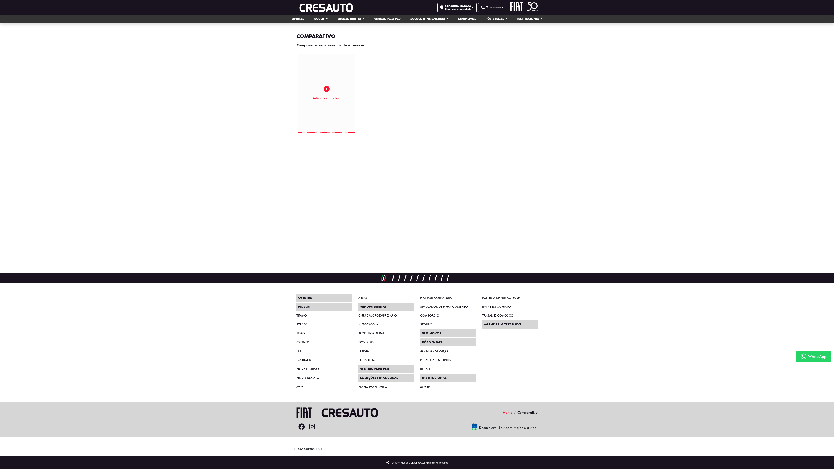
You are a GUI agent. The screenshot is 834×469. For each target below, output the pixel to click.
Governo (366, 342)
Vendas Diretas (349, 18)
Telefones (493, 7)
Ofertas (298, 18)
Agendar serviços (435, 351)
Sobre (425, 386)
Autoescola (368, 324)
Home (507, 412)
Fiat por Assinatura (436, 297)
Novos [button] (320, 18)
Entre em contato (496, 306)
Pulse (300, 351)
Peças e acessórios (435, 360)
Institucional (528, 18)
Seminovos (467, 18)
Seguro (426, 324)
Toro (300, 333)
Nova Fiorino (307, 369)
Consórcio (429, 315)
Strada (302, 324)
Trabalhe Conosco (497, 315)
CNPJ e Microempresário (377, 315)
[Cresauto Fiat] (326, 7)
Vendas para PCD (387, 18)
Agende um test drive (502, 324)
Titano (301, 315)
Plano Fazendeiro (372, 386)
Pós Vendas (495, 18)
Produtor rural (371, 333)
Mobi (300, 386)
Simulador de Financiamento (444, 306)
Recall (425, 369)
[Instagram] (312, 427)
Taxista (363, 351)
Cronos (303, 342)
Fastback (303, 360)
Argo (362, 297)
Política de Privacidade (501, 297)
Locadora (366, 360)
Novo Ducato (307, 378)
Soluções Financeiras (428, 18)
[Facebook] (301, 427)
